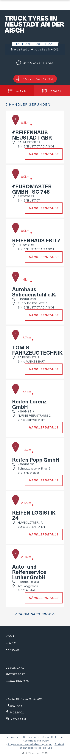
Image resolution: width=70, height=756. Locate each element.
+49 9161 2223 (27, 299)
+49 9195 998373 (28, 582)
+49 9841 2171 (27, 411)
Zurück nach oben (33, 614)
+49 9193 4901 (27, 464)
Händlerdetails (44, 154)
